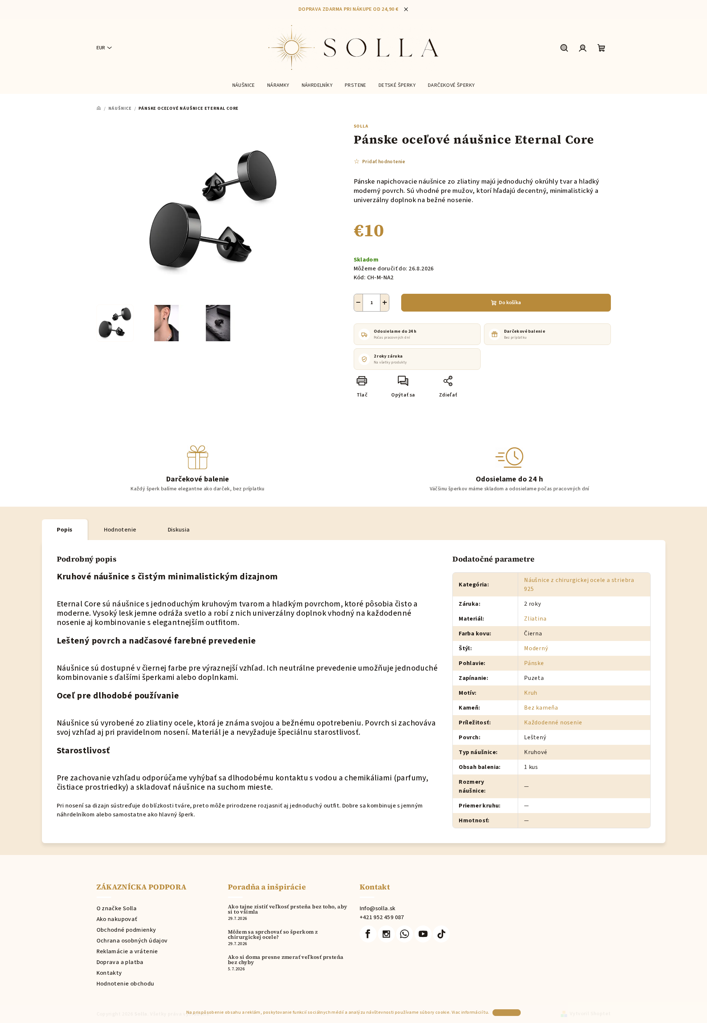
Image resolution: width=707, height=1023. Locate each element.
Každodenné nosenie (553, 722)
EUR (100, 48)
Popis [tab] (65, 530)
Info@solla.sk (378, 908)
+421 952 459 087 (382, 917)
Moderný (536, 648)
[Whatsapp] (404, 934)
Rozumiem (506, 1012)
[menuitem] (243, 85)
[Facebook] (368, 934)
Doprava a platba (120, 962)
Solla (361, 126)
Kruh (530, 693)
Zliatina (535, 619)
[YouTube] (423, 934)
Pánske (534, 663)
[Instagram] (386, 934)
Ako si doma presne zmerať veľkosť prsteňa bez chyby (285, 959)
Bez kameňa (541, 708)
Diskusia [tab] (179, 530)
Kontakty (109, 973)
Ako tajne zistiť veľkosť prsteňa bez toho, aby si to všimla (287, 909)
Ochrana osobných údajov (132, 941)
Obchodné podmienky (126, 930)
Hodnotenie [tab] (120, 530)
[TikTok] (441, 934)
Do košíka (510, 302)
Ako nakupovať (116, 919)
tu (486, 1012)
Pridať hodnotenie (383, 161)
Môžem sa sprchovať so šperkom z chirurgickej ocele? (273, 934)
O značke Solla (116, 908)
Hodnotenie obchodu (125, 984)
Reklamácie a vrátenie (127, 951)
